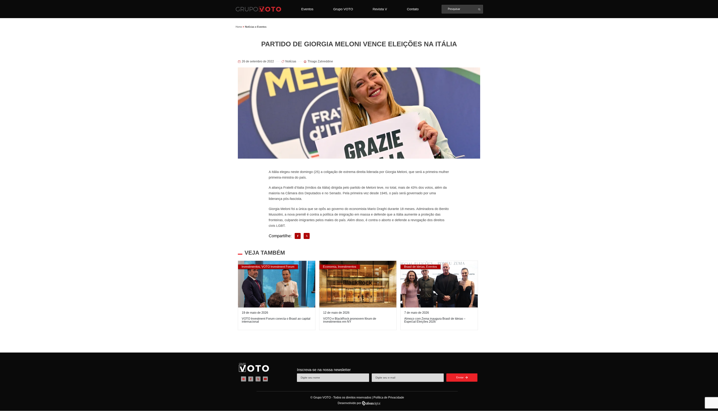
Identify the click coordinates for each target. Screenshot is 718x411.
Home (239, 26)
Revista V (380, 9)
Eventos (307, 9)
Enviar (460, 377)
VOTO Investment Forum (277, 266)
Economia (329, 266)
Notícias (290, 61)
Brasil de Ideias (414, 266)
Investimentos (251, 266)
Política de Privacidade (388, 397)
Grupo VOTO (343, 9)
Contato (413, 9)
